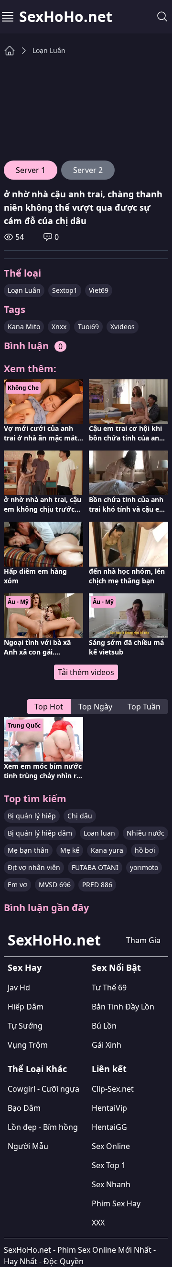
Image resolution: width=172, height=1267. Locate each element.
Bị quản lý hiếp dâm (40, 833)
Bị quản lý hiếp (32, 815)
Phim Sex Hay (116, 1203)
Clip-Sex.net (113, 1089)
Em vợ (17, 884)
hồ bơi (145, 850)
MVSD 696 (55, 884)
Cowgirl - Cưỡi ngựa (43, 1089)
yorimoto (144, 867)
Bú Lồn (104, 1025)
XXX (98, 1222)
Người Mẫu (28, 1146)
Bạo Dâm (24, 1108)
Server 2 (88, 170)
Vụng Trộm (28, 1045)
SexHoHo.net (65, 16)
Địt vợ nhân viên (34, 867)
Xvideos (122, 326)
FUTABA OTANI (95, 867)
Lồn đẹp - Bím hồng (43, 1127)
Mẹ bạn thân (28, 850)
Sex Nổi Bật (116, 967)
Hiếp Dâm (25, 1006)
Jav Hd (19, 987)
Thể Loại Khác (37, 1068)
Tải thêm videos (86, 672)
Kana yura (107, 850)
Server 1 (30, 170)
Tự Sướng (25, 1025)
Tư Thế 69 (109, 987)
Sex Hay (25, 967)
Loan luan (99, 833)
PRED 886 (97, 884)
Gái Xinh (106, 1045)
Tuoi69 (88, 326)
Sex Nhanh (111, 1184)
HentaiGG (109, 1127)
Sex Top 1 (109, 1165)
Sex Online (111, 1146)
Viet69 (98, 290)
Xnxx (59, 326)
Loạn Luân (48, 50)
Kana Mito (24, 326)
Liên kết (109, 1068)
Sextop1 (64, 290)
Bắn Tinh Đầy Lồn (123, 1006)
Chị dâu (79, 815)
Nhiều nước (145, 833)
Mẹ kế (69, 850)
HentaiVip (109, 1108)
